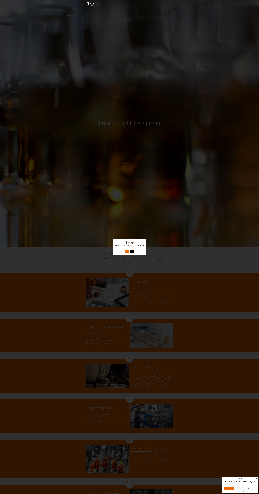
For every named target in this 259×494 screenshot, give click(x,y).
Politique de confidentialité (240, 491)
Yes (126, 251)
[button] (256, 478)
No (132, 251)
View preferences (252, 488)
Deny (240, 488)
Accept (228, 488)
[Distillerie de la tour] (92, 3)
